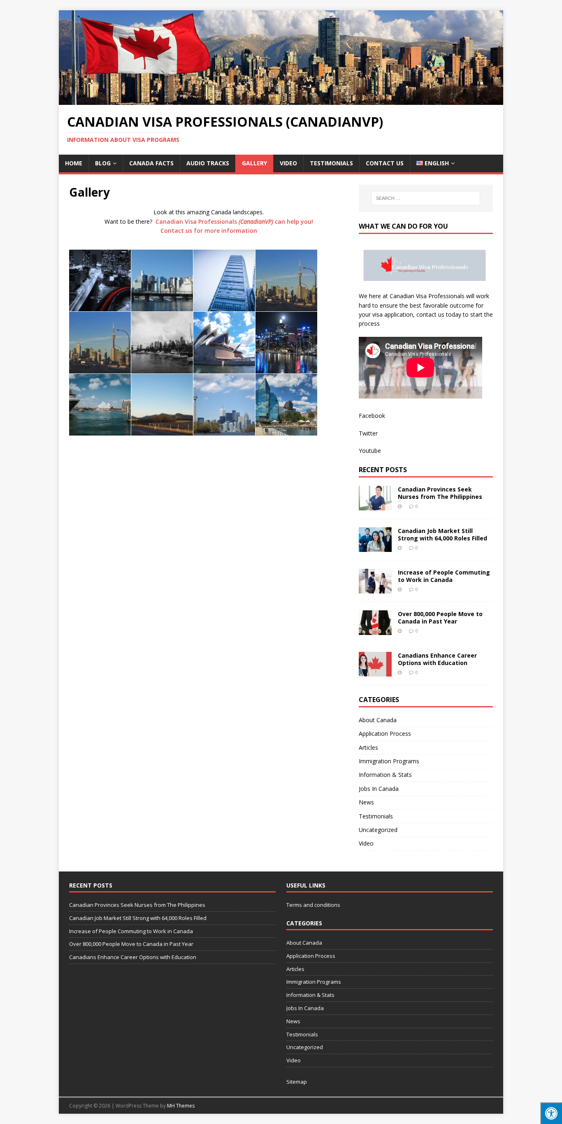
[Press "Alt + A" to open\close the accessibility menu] (551, 1113)
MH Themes (181, 1105)
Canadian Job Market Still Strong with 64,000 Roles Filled (442, 534)
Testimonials (331, 163)
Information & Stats (385, 775)
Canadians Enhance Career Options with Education (437, 659)
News (366, 802)
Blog (103, 163)
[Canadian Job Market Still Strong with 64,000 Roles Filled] (375, 547)
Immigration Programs (389, 761)
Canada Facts (151, 163)
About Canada (378, 720)
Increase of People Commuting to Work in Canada (444, 576)
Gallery (254, 163)
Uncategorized (378, 830)
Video (288, 163)
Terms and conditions (313, 904)
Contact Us (385, 163)
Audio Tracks (207, 163)
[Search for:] (425, 198)
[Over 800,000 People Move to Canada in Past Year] (375, 630)
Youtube (370, 450)
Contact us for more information (208, 230)
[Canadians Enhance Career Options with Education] (375, 672)
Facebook (372, 415)
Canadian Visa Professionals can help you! (234, 221)
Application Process (385, 733)
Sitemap (296, 1081)
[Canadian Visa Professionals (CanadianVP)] (281, 100)
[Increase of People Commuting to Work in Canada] (375, 589)
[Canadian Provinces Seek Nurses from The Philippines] (375, 506)
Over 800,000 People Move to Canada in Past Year (440, 617)
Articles (368, 747)
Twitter (368, 433)
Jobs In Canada (379, 789)
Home (73, 163)
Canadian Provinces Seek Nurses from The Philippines (440, 493)
